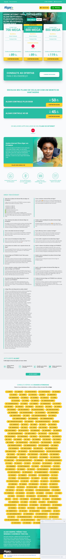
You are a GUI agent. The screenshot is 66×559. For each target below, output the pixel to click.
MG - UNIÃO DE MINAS (11, 457)
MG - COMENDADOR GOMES (47, 418)
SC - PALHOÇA (54, 478)
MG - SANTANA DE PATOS (51, 448)
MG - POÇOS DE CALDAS (22, 442)
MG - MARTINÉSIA (46, 430)
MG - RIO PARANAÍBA (43, 445)
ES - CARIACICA (44, 397)
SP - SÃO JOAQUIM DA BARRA (12, 519)
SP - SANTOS (11, 516)
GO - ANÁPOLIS (35, 400)
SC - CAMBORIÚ (22, 475)
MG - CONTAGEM (29, 421)
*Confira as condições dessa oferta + (13, 51)
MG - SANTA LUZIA (38, 448)
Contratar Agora (13, 59)
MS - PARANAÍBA (43, 457)
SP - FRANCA (49, 493)
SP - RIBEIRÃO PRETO (11, 511)
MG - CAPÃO (26, 415)
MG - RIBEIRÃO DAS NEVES (30, 445)
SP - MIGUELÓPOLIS (52, 502)
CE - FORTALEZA (32, 394)
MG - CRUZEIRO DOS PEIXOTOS (42, 421)
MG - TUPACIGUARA (33, 454)
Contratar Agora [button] (54, 104)
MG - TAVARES (11, 454)
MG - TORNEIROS (21, 454)
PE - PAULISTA (18, 463)
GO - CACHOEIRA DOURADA (12, 403)
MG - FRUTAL (24, 424)
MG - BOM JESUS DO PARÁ (52, 409)
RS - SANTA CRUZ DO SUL (14, 472)
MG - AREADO (58, 406)
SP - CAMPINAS (29, 490)
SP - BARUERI (11, 487)
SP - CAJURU (20, 490)
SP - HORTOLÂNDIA (42, 496)
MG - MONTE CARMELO (30, 433)
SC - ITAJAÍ (54, 475)
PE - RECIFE (27, 463)
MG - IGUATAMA (52, 424)
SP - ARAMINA (23, 484)
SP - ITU (15, 499)
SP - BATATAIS (21, 487)
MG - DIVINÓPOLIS (14, 424)
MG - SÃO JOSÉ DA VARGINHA (53, 451)
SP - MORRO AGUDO (45, 505)
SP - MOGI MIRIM (33, 505)
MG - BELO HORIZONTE (23, 409)
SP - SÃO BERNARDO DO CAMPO (24, 516)
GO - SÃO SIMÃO (8, 406)
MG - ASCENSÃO (11, 409)
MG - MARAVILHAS (35, 430)
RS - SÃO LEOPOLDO (27, 472)
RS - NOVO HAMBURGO (43, 469)
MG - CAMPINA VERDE (52, 412)
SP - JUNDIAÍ (24, 502)
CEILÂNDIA (42, 394)
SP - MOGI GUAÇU (23, 505)
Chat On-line (45, 7)
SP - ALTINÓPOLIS (55, 481)
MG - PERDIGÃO (17, 439)
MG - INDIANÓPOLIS (14, 427)
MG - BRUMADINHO (13, 412)
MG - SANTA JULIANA (26, 448)
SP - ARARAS (43, 484)
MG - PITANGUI (57, 439)
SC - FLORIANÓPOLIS (43, 475)
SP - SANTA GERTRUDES (41, 513)
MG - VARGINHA (23, 457)
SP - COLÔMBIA (56, 490)
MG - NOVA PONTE (53, 433)
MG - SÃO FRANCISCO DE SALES (37, 451)
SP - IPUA (8, 499)
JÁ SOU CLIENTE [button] (33, 374)
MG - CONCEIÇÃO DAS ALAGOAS (15, 421)
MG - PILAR (27, 439)
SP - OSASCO (22, 508)
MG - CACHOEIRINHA (40, 412)
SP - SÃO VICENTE (16, 522)
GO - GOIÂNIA (24, 403)
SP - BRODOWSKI (54, 487)
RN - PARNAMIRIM (11, 466)
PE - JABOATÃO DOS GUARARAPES (53, 460)
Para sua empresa (13, 1)
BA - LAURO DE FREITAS (44, 391)
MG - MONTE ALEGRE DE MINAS (15, 433)
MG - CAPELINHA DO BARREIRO (39, 415)
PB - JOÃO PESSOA (55, 457)
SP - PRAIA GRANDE (53, 508)
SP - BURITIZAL (10, 490)
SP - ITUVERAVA (24, 499)
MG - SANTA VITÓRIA (10, 451)
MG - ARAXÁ (48, 406)
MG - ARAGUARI (19, 406)
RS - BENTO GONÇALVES (23, 466)
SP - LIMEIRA (33, 502)
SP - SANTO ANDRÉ (54, 513)
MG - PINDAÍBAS (36, 439)
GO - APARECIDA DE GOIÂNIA (48, 400)
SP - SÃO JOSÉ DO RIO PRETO (28, 519)
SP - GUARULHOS (31, 496)
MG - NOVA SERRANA (10, 436)
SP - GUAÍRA (58, 493)
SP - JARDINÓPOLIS (13, 502)
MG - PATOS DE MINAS (44, 436)
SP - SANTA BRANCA (28, 513)
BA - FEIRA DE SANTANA (31, 391)
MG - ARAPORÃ (29, 406)
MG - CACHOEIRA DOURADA (26, 412)
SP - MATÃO (42, 502)
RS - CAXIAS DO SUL (46, 466)
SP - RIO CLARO (23, 511)
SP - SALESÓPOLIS (46, 511)
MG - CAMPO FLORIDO (15, 415)
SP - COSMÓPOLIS (9, 493)
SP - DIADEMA (40, 493)
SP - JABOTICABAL (35, 499)
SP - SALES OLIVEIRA (34, 511)
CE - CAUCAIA (13, 394)
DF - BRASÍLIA (24, 397)
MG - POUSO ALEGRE (46, 442)
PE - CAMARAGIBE (38, 460)
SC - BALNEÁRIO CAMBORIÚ (41, 472)
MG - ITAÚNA (33, 427)
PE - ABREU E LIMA (9, 460)
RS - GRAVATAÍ (31, 469)
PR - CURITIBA (36, 463)
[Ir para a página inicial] (8, 8)
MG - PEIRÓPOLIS (56, 436)
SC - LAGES (44, 478)
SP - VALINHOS (37, 522)
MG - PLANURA (10, 442)
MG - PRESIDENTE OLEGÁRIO (15, 445)
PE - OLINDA (8, 463)
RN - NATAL (57, 463)
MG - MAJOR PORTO (23, 430)
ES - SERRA (53, 397)
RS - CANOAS (35, 466)
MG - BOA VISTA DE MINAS (37, 409)
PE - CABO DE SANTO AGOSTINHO (24, 460)
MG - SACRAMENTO (13, 448)
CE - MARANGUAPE (14, 397)
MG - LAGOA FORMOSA (10, 430)
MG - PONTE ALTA (34, 442)
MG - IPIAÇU (24, 427)
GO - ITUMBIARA (33, 403)
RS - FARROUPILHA (10, 469)
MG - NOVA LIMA (42, 433)
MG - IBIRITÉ (42, 424)
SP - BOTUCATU (43, 487)
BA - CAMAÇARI (18, 391)
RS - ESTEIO (56, 466)
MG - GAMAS (33, 424)
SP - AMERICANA (12, 484)
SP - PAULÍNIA (31, 508)
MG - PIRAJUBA (46, 439)
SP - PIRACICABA (41, 508)
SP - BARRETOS (53, 484)
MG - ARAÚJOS (39, 406)
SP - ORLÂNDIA (12, 508)
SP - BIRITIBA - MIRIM (31, 487)
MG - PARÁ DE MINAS (22, 436)
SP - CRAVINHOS (20, 493)
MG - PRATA (56, 442)
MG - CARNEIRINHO (33, 418)
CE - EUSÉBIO (23, 394)
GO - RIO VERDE (56, 403)
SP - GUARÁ (11, 496)
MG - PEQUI (8, 439)
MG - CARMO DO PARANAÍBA (19, 418)
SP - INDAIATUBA (53, 496)
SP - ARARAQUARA (33, 484)
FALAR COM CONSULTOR (18, 165)
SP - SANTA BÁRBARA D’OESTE (14, 513)
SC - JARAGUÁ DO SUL (23, 478)
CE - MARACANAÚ (52, 394)
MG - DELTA (55, 421)
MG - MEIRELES (57, 430)
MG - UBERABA (44, 454)
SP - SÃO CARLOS (53, 516)
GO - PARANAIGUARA (45, 403)
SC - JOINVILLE (35, 478)
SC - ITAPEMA (12, 478)
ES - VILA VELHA (15, 400)
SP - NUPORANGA (57, 505)
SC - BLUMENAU (54, 472)
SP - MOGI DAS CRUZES (10, 505)
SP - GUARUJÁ (20, 496)
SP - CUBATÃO (30, 493)
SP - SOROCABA (27, 522)
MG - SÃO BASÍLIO (22, 451)
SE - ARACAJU (44, 481)
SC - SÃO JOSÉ (24, 481)
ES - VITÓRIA (25, 400)
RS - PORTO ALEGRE (55, 469)
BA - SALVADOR (56, 391)
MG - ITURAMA (53, 427)
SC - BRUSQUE (12, 475)
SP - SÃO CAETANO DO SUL (40, 516)
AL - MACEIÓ (9, 391)
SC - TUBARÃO (34, 481)
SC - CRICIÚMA (32, 475)
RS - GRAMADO (21, 469)
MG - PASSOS (33, 436)
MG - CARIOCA (52, 415)
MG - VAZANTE (33, 457)
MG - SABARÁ (54, 445)
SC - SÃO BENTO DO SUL (12, 481)
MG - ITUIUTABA (43, 427)
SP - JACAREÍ (46, 499)
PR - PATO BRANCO (47, 463)
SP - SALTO (56, 511)
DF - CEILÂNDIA (34, 397)
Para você (6, 1)
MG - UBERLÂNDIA (54, 454)
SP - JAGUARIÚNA (56, 499)
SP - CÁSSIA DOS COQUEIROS (42, 490)
